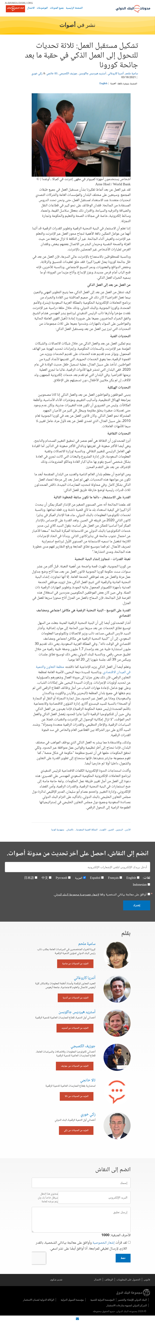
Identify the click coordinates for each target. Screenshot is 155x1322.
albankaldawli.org (19, 3)
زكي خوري (36, 73)
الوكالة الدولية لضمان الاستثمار (38, 1299)
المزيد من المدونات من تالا (76, 1096)
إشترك (136, 905)
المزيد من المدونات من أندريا (75, 998)
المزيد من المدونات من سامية (75, 964)
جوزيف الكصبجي (68, 73)
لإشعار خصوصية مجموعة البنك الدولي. (76, 894)
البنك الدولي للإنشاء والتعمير (132, 1299)
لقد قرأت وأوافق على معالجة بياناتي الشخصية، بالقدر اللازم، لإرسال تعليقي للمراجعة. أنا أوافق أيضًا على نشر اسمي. (81, 1246)
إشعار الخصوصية (103, 1243)
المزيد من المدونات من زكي (76, 1130)
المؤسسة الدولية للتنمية (102, 1299)
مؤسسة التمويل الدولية (72, 1299)
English (103, 83)
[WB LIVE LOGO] (15, 9)
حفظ (123, 1258)
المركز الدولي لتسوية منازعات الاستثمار (126, 1305)
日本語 (29, 878)
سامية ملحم (131, 73)
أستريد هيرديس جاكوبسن (92, 73)
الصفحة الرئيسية (74, 8)
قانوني (147, 1279)
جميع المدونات (57, 8)
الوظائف (109, 1279)
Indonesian (140, 885)
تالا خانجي (52, 73)
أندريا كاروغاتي (116, 73)
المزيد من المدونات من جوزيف (74, 1066)
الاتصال (31, 8)
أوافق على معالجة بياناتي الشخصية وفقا (100, 894)
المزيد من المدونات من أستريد (75, 1028)
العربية (113, 83)
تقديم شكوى (56, 1279)
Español (95, 878)
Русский (61, 878)
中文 (45, 878)
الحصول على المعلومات (128, 1279)
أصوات (68, 25)
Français (113, 878)
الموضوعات (42, 8)
